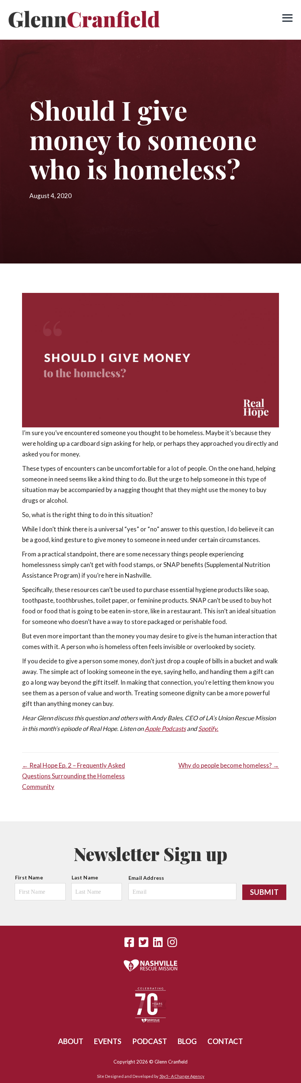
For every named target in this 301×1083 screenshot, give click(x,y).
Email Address (146, 878)
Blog (187, 1041)
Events (108, 1041)
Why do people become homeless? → (228, 765)
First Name (29, 877)
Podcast (149, 1041)
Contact (225, 1041)
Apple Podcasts (165, 728)
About (70, 1041)
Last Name (85, 877)
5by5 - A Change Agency (181, 1076)
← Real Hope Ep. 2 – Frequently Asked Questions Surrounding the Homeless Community (73, 775)
